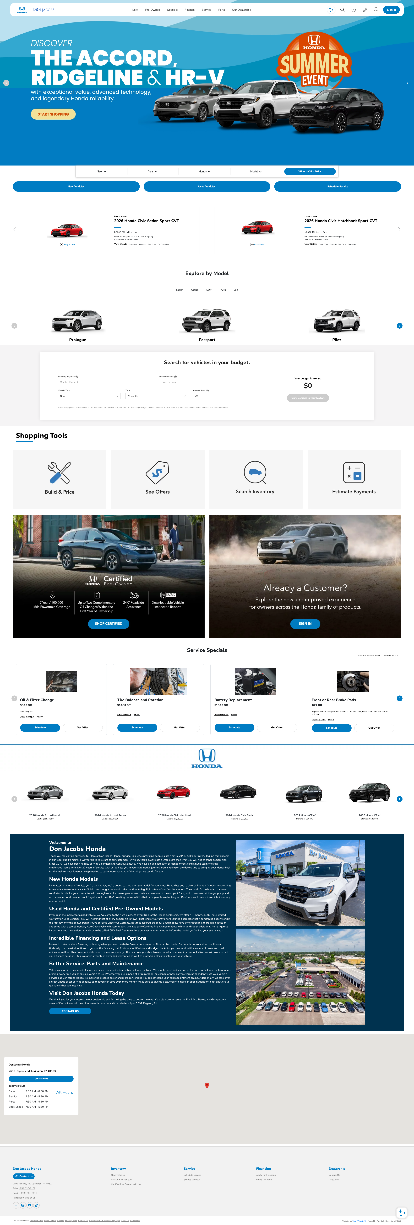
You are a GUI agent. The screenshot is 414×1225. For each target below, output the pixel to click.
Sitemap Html (71, 1220)
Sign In (391, 10)
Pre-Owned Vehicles (121, 1179)
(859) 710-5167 (27, 1188)
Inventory (118, 1168)
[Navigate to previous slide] (2, 82)
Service (189, 1168)
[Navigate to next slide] (411, 82)
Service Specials (192, 1179)
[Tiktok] (36, 1205)
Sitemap (60, 1220)
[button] (207, 1086)
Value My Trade (264, 1179)
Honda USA (135, 1220)
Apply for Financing (266, 1175)
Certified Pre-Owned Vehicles (126, 1184)
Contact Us (26, 1176)
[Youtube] (29, 1205)
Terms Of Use (50, 1220)
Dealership (337, 1168)
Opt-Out (125, 1220)
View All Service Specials (369, 655)
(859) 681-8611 (29, 1193)
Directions (334, 1179)
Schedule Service (390, 655)
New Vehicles (118, 1175)
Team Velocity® (359, 1221)
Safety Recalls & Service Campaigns (104, 1220)
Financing (263, 1168)
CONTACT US (70, 1011)
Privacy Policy (36, 1220)
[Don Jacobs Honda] (35, 10)
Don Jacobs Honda (21, 1220)
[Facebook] (16, 1205)
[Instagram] (23, 1205)
